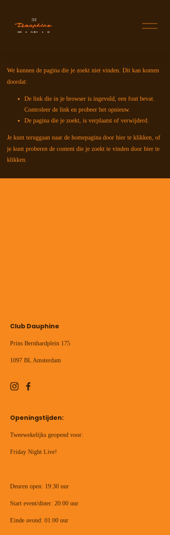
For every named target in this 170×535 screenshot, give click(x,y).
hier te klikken (134, 137)
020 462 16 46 (28, 377)
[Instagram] (14, 386)
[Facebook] (28, 386)
